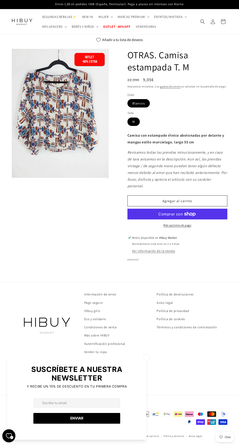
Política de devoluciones (175, 294)
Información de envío (100, 294)
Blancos (138, 103)
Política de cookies (171, 319)
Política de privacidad (173, 311)
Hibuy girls (92, 311)
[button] (105, 17)
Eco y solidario (95, 319)
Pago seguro (93, 303)
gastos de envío (170, 86)
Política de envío (174, 436)
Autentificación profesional (104, 344)
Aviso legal (165, 303)
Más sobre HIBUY (97, 335)
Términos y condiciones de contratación (187, 327)
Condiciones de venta (100, 327)
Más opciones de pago (177, 225)
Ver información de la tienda (153, 251)
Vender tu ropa (95, 352)
